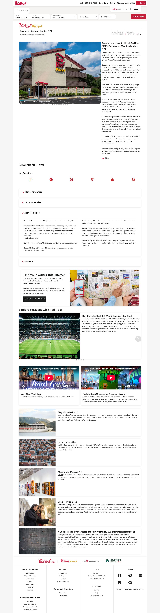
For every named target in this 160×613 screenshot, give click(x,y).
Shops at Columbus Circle (88, 509)
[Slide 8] (65, 104)
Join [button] (127, 9)
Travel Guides (30, 584)
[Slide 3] (56, 104)
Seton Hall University (91, 447)
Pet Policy (30, 582)
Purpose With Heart (63, 582)
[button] (22, 76)
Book (142, 3)
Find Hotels (29, 587)
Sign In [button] (135, 9)
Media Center (63, 576)
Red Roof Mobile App (96, 596)
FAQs (96, 593)
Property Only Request (30, 607)
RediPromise (30, 579)
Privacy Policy (63, 596)
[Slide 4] (58, 104)
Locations (103, 3)
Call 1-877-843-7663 (88, 3)
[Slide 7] (63, 104)
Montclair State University (110, 445)
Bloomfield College (112, 447)
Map (139, 34)
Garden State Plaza (128, 507)
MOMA (60, 475)
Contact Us (96, 573)
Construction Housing (30, 610)
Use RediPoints (23, 11)
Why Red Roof (30, 573)
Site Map (96, 590)
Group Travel (30, 601)
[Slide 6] (61, 104)
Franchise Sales (63, 573)
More (107, 158)
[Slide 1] (52, 104)
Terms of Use (63, 593)
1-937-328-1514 (131, 34)
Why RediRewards (29, 576)
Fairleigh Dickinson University (83, 445)
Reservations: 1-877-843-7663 (97, 576)
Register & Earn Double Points (34, 299)
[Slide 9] (67, 104)
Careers (63, 579)
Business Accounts (30, 604)
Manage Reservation (126, 3)
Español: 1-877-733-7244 (97, 579)
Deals (112, 3)
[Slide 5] (60, 104)
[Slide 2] (54, 104)
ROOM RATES (138, 16)
